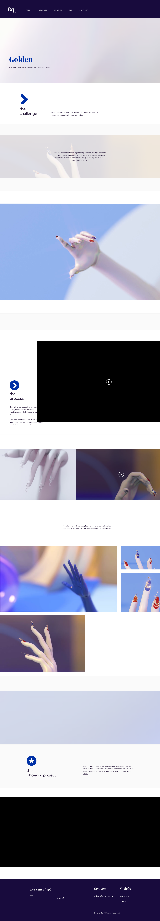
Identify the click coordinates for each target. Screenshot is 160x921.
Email (31, 895)
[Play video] (109, 382)
